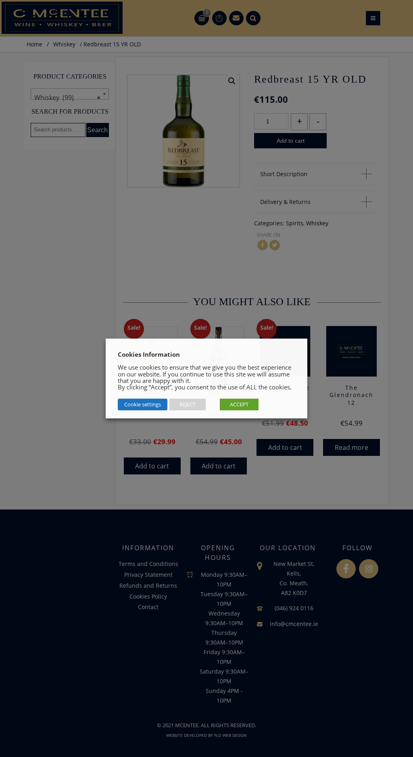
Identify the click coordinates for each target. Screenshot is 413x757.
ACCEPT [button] (239, 404)
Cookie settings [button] (142, 404)
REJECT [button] (187, 404)
